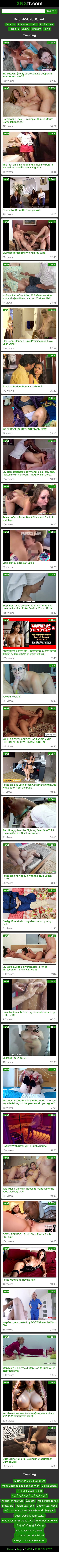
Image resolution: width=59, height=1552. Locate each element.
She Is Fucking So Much (29, 1530)
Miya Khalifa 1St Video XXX (17, 1520)
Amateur (10, 24)
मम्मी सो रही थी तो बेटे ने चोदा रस (29, 1525)
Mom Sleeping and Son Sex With (20, 1485)
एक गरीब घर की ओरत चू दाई (42, 1510)
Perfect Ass (46, 24)
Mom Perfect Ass (48, 1500)
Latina (33, 24)
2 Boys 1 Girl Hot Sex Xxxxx (29, 1540)
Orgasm (36, 28)
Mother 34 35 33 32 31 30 (29, 1480)
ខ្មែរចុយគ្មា (30, 1500)
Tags (19, 1549)
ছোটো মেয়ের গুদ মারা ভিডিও (15, 1510)
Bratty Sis (7, 1505)
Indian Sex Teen (25, 1505)
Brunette (23, 24)
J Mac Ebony (49, 1485)
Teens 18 (14, 28)
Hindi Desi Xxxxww (46, 1520)
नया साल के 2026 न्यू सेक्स (29, 1490)
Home (10, 1549)
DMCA (28, 1549)
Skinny (25, 28)
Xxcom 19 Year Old (12, 1500)
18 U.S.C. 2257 (43, 1549)
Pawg (47, 28)
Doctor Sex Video (47, 1505)
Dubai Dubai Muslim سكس (29, 1515)
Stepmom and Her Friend (29, 1535)
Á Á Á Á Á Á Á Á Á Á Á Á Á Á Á (29, 1495)
